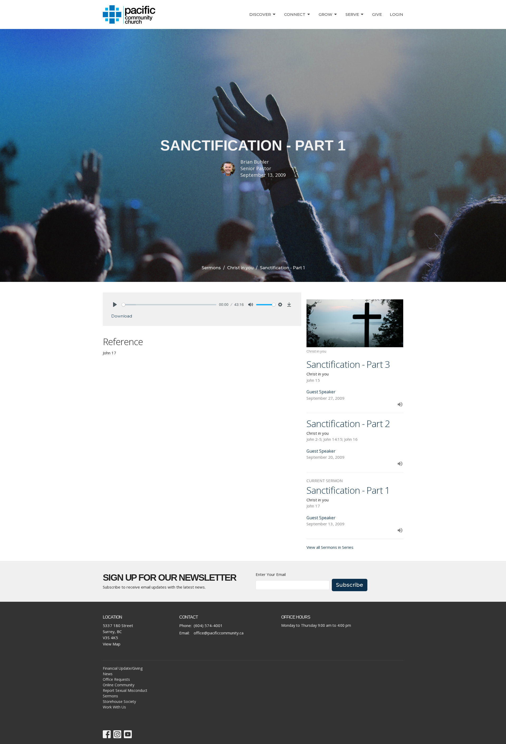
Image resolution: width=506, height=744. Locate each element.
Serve (352, 14)
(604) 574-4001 (208, 625)
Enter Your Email (271, 574)
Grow (325, 14)
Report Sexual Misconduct (125, 690)
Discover (260, 14)
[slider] (169, 304)
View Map (111, 644)
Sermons (211, 267)
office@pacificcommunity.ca (219, 632)
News (108, 673)
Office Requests (116, 679)
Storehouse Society (119, 701)
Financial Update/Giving (123, 668)
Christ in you (240, 267)
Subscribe (349, 585)
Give (377, 14)
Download (121, 316)
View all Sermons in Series (329, 547)
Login (396, 14)
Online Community (118, 684)
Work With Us (114, 706)
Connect (294, 14)
